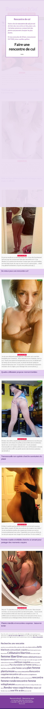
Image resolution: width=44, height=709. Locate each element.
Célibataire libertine (18, 652)
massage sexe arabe (27, 659)
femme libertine (11, 656)
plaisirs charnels (5, 665)
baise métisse (32, 647)
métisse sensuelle (35, 662)
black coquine (21, 650)
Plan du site (22, 703)
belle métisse (11, 650)
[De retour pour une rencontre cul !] (22, 222)
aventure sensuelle (6, 647)
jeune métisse (10, 660)
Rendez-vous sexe (5, 690)
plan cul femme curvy (27, 665)
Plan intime (18, 671)
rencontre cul (15, 674)
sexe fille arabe (17, 690)
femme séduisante (29, 657)
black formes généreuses (34, 650)
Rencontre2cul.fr (15, 698)
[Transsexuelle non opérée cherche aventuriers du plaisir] (22, 409)
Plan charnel (14, 665)
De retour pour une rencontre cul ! (15, 271)
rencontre (25, 671)
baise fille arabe (15, 647)
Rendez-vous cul (33, 687)
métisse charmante (9, 662)
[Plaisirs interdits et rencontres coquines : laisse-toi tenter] (22, 579)
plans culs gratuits (38, 637)
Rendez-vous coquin (15, 687)
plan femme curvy (19, 668)
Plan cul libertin (8, 668)
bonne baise (4, 653)
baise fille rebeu (24, 647)
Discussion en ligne (35, 653)
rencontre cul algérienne (29, 674)
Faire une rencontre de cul (22, 46)
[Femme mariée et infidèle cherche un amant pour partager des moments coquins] (22, 496)
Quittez (22, 54)
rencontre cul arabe (10, 677)
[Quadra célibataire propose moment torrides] (22, 317)
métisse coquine (22, 662)
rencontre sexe (19, 684)
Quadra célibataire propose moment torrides (19, 372)
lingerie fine (18, 659)
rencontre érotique (30, 684)
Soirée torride (27, 690)
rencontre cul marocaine (25, 678)
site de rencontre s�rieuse (16, 635)
